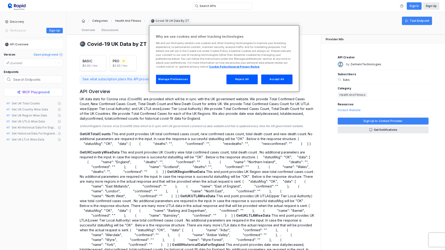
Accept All (277, 79)
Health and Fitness (128, 20)
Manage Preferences (173, 79)
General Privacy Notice (244, 66)
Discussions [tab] (110, 30)
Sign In (414, 6)
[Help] (401, 6)
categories (100, 20)
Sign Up (431, 6)
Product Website (349, 110)
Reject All (242, 79)
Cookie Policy (218, 66)
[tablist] (100, 30)
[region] (224, 58)
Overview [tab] (88, 30)
